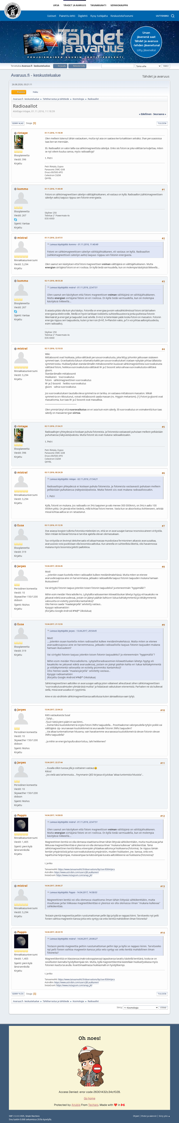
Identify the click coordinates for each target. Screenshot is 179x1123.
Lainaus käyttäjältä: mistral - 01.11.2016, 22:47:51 (74, 287)
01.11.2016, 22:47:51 (54, 237)
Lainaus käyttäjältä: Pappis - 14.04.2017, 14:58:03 (73, 892)
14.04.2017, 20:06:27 (54, 885)
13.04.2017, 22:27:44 (54, 762)
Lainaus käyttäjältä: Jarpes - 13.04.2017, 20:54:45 (73, 630)
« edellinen (145, 114)
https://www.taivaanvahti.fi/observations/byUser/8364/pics (86, 869)
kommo (22, 189)
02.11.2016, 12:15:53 (54, 348)
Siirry (119, 1007)
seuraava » (159, 114)
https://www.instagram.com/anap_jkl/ (74, 875)
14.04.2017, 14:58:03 (54, 815)
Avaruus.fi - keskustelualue (36, 75)
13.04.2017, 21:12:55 (54, 624)
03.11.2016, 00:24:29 (54, 472)
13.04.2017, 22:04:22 (54, 709)
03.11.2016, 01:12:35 (54, 525)
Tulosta (162, 123)
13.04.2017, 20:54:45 (54, 566)
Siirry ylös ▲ (164, 1116)
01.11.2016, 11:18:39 (54, 132)
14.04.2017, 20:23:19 (54, 932)
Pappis (22, 815)
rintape (22, 133)
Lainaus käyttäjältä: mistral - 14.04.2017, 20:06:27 (74, 938)
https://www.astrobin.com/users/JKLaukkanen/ (76, 872)
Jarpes (21, 566)
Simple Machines (32, 1116)
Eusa (20, 525)
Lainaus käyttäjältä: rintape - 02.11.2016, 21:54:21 (74, 479)
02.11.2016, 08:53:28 (54, 280)
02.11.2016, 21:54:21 (54, 426)
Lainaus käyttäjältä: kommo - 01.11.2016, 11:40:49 (74, 244)
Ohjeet (136, 1116)
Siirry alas (17, 123)
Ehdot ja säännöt (149, 1116)
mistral (22, 238)
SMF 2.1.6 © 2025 (16, 1116)
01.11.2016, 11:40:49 (54, 188)
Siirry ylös (17, 993)
